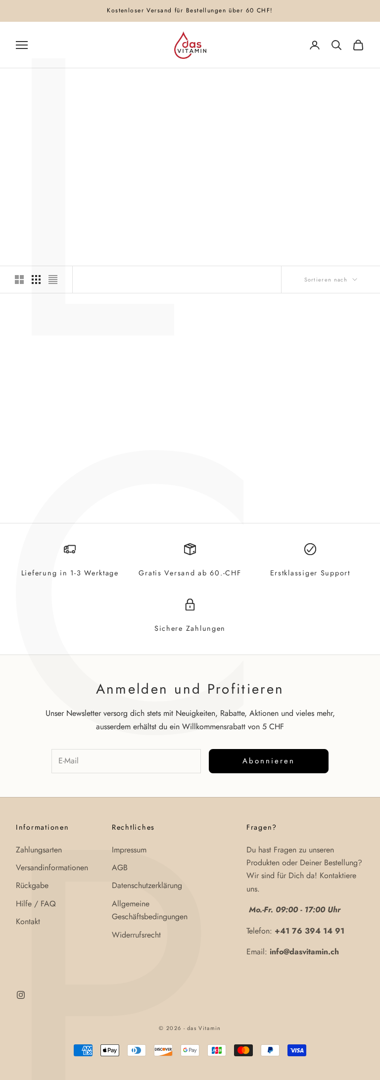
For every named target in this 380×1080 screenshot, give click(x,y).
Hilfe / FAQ (36, 903)
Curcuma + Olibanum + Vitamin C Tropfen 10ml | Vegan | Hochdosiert (70, 453)
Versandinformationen (52, 867)
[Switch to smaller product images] (36, 279)
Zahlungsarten (39, 849)
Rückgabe (32, 885)
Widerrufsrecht (136, 934)
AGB (120, 867)
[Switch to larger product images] (19, 279)
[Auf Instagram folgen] (21, 995)
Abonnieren (268, 760)
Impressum (129, 849)
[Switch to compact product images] (52, 279)
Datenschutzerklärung (147, 885)
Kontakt (28, 921)
